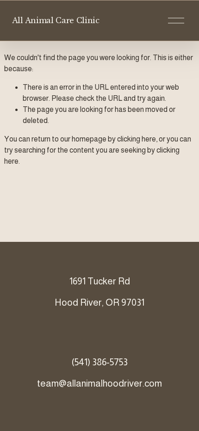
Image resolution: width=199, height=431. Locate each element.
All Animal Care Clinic (56, 20)
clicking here (136, 139)
